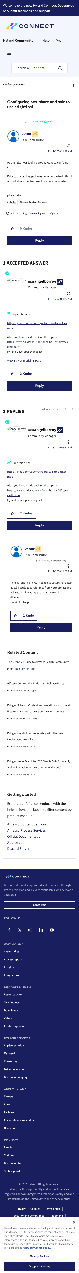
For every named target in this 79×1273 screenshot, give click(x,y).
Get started (66, 6)
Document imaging (15, 1077)
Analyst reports (13, 960)
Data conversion (14, 1069)
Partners (9, 1112)
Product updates (14, 1026)
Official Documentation (25, 836)
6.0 (37, 213)
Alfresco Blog (16, 669)
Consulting (10, 1061)
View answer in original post (24, 361)
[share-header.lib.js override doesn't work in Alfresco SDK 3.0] (72, 409)
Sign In (61, 40)
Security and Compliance (29, 1216)
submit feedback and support (28, 11)
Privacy (21, 1209)
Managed (9, 1053)
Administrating (19, 213)
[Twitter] (20, 930)
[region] (39, 1245)
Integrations (11, 975)
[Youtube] (52, 930)
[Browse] (9, 53)
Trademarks (56, 1216)
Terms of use (52, 1209)
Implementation (14, 1046)
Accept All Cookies (39, 1266)
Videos (8, 1018)
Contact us (39, 905)
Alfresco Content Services (33, 202)
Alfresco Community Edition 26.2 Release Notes (35, 684)
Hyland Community (18, 40)
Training (9, 1155)
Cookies (35, 1209)
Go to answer (40, 122)
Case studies (11, 952)
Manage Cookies (39, 1256)
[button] (12, 229)
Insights (9, 967)
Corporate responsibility (19, 1120)
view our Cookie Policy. (37, 1248)
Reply (39, 240)
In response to (52, 560)
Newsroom (10, 1128)
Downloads (11, 1010)
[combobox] (39, 68)
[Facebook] (9, 930)
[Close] (74, 1222)
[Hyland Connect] (30, 26)
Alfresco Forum (15, 85)
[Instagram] (30, 930)
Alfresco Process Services (26, 830)
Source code (16, 842)
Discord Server (18, 848)
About (8, 1104)
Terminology (12, 1003)
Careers (8, 1096)
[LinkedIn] (41, 930)
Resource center (13, 995)
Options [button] (73, 84)
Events (8, 1147)
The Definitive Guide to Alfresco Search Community (38, 662)
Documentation (13, 1163)
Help (46, 40)
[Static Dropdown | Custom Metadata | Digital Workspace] (65, 409)
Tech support (12, 1171)
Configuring (53, 213)
